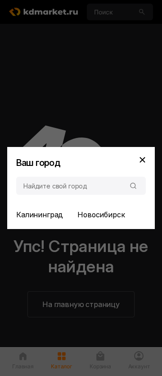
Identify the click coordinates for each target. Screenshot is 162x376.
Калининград (39, 214)
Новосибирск (101, 214)
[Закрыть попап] (142, 159)
